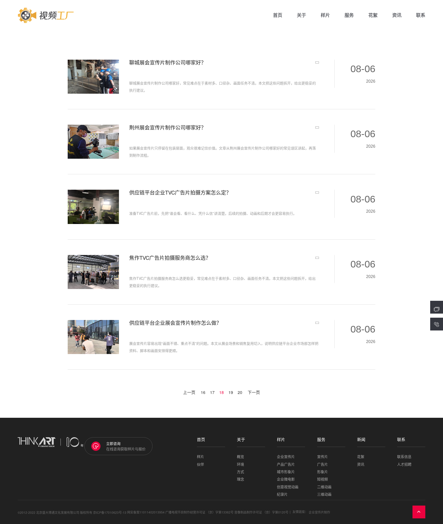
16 (203, 392)
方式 (240, 472)
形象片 (322, 472)
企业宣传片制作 (319, 512)
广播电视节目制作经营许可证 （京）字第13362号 (199, 512)
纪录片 (282, 494)
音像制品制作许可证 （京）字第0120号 (261, 512)
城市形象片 (286, 472)
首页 (277, 15)
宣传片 (322, 456)
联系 (420, 15)
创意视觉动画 (287, 487)
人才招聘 (404, 464)
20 (240, 392)
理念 (240, 479)
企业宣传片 (286, 456)
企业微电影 (286, 479)
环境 (240, 464)
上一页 (189, 392)
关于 (301, 15)
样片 (325, 15)
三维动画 (324, 494)
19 (230, 392)
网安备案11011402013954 (146, 512)
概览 (240, 456)
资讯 (396, 15)
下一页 (254, 392)
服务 (349, 15)
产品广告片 (286, 464)
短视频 (322, 479)
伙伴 (200, 464)
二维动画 (324, 487)
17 (212, 392)
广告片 (322, 464)
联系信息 (404, 456)
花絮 (373, 15)
